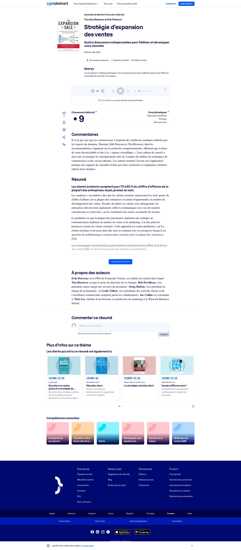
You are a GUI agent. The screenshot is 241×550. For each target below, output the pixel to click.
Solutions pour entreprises (181, 496)
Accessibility (177, 521)
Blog (110, 480)
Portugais (150, 513)
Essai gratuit (175, 474)
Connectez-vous (108, 100)
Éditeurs (142, 474)
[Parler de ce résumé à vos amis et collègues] (64, 137)
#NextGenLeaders (85, 480)
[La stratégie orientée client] (139, 365)
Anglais (52, 513)
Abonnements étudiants (180, 485)
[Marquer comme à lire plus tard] (64, 122)
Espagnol (92, 513)
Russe (110, 513)
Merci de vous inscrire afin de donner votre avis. (94, 334)
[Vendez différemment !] (177, 365)
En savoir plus (87, 545)
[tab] (119, 406)
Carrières (81, 491)
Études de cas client (117, 485)
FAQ (79, 496)
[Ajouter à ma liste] (64, 129)
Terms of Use (100, 521)
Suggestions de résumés (119, 474)
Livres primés (83, 485)
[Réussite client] (101, 365)
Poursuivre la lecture (120, 261)
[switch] (120, 91)
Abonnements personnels (180, 480)
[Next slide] (193, 406)
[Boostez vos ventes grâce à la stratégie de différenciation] (64, 365)
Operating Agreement (138, 521)
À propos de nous (85, 474)
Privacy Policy (64, 521)
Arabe (189, 513)
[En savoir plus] (96, 112)
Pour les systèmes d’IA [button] (127, 4)
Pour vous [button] (108, 4)
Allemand (71, 513)
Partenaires (144, 485)
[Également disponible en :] (64, 144)
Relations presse (146, 480)
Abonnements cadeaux (179, 491)
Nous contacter (84, 502)
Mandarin (130, 513)
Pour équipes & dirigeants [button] (85, 4)
